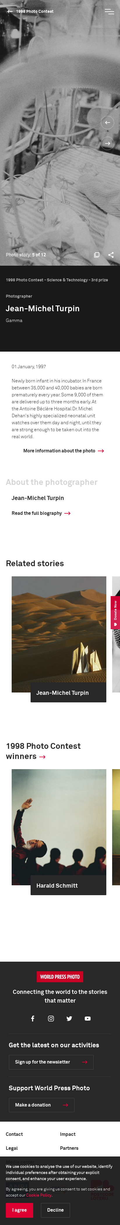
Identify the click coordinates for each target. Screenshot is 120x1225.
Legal (12, 1148)
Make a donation (33, 1105)
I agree (19, 1210)
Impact (67, 1134)
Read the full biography (37, 513)
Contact (14, 1134)
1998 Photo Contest (35, 12)
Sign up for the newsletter (42, 1062)
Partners (69, 1148)
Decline (55, 1210)
